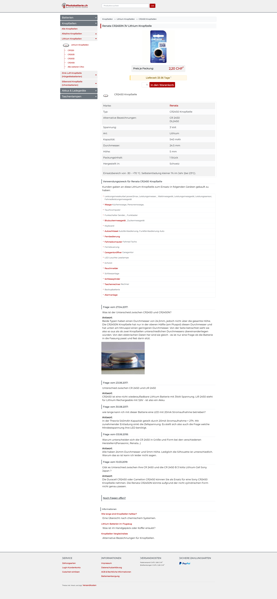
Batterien (67, 17)
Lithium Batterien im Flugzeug (116, 523)
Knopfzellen (69, 23)
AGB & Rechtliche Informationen (116, 572)
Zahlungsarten (69, 563)
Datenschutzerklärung (111, 567)
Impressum (106, 563)
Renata (174, 105)
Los (152, 6)
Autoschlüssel (111, 231)
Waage (108, 204)
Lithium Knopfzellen (72, 39)
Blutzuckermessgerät (115, 220)
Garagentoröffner (113, 252)
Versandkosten (89, 585)
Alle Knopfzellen (70, 29)
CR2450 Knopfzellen (148, 19)
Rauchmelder (111, 268)
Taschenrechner (112, 284)
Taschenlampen (71, 96)
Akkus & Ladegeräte (74, 90)
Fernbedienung (112, 236)
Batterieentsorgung (110, 576)
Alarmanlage (111, 295)
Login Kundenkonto (71, 567)
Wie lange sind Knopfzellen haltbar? (119, 514)
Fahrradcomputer (113, 241)
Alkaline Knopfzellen (72, 33)
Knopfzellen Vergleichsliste (114, 533)
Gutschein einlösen (71, 572)
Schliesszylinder (112, 279)
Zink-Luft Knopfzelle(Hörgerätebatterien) (72, 75)
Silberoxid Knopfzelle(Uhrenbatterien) (72, 83)
